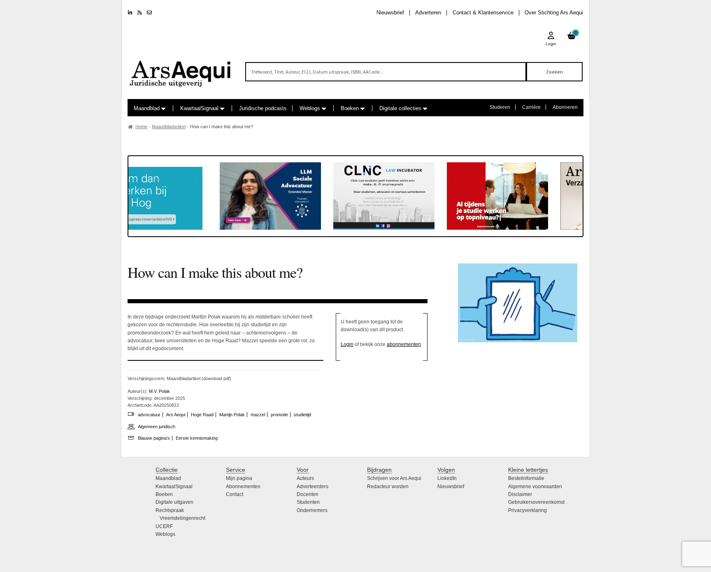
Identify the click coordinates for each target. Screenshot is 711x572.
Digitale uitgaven (174, 502)
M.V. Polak (159, 391)
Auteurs (305, 478)
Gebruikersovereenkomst (536, 502)
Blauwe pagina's (154, 438)
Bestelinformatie (526, 478)
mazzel (258, 414)
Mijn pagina (239, 478)
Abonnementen (243, 486)
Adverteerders (312, 486)
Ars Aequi (175, 414)
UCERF (164, 526)
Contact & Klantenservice (483, 12)
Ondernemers (312, 510)
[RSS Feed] (139, 13)
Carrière (531, 107)
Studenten (308, 502)
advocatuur (149, 414)
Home (141, 126)
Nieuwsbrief (390, 12)
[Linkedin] (130, 13)
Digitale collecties (400, 108)
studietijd (302, 414)
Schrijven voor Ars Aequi (394, 478)
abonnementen (404, 344)
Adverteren (428, 12)
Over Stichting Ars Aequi (554, 12)
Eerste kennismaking (197, 438)
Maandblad (147, 108)
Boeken (350, 108)
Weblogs (310, 108)
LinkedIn (447, 478)
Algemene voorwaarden (535, 486)
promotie (279, 414)
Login (347, 344)
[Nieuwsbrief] (149, 13)
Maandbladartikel (169, 126)
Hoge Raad (202, 414)
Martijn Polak (232, 414)
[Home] (180, 70)
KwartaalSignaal (199, 108)
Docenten (307, 494)
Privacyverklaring (527, 510)
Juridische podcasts (263, 108)
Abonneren (565, 107)
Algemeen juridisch (156, 426)
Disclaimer (520, 494)
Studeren (500, 107)
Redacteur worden (388, 486)
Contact (234, 494)
